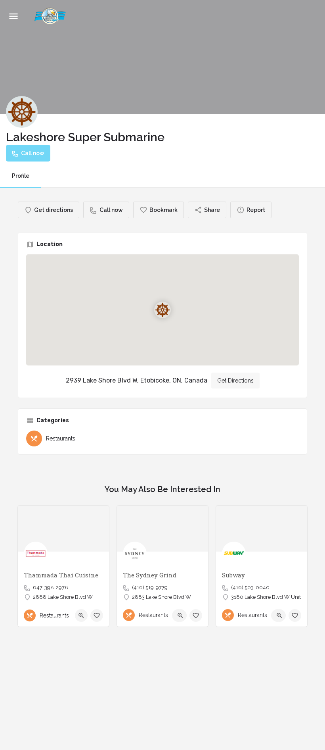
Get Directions (235, 380)
